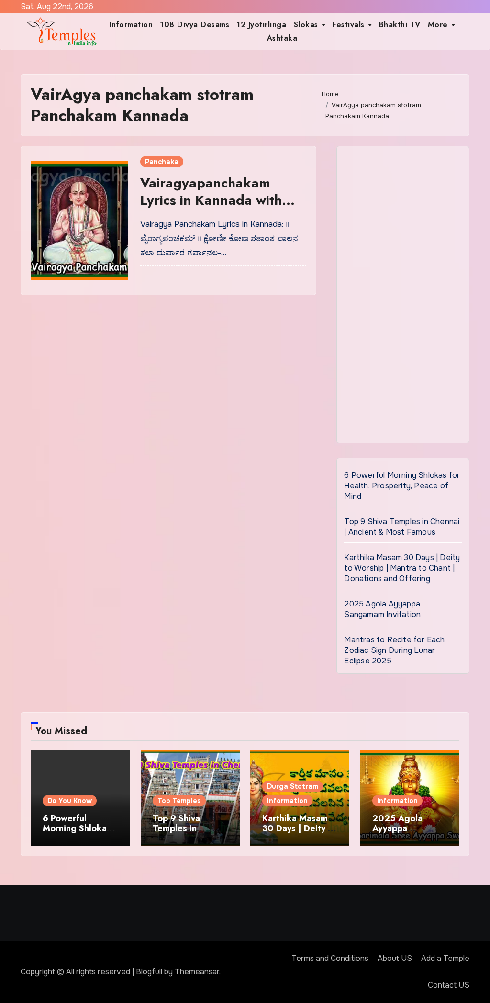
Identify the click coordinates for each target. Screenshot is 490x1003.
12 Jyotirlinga (261, 24)
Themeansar (197, 972)
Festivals (349, 24)
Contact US (448, 985)
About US (395, 958)
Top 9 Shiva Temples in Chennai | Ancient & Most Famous (401, 527)
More (439, 24)
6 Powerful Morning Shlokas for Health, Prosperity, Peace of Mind (402, 485)
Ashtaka (282, 38)
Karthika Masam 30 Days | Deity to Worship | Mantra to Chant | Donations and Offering (402, 568)
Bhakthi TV (400, 24)
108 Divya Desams (194, 24)
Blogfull (149, 972)
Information (131, 24)
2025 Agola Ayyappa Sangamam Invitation (382, 609)
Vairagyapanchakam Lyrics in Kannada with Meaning (211, 200)
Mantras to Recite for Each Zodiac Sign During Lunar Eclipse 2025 (394, 650)
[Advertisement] (404, 297)
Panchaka (161, 161)
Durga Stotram (292, 786)
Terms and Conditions (329, 958)
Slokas (307, 24)
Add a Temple (445, 958)
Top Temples (179, 800)
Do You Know (69, 800)
